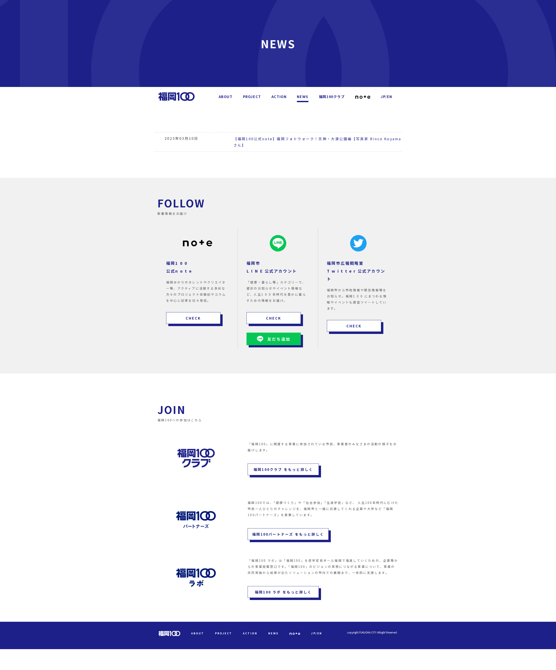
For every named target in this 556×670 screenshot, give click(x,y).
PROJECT (252, 96)
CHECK (193, 318)
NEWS (302, 96)
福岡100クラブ (332, 96)
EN (389, 96)
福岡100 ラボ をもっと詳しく (283, 592)
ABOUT (226, 96)
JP (383, 96)
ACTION (279, 96)
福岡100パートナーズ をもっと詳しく (288, 534)
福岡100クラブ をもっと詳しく (283, 469)
